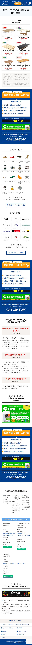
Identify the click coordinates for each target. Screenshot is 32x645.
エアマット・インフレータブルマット (19, 182)
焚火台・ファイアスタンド (27, 182)
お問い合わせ (21, 634)
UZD (3, 600)
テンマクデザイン (16, 228)
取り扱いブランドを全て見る (16, 252)
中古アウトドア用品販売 (7, 628)
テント (5, 161)
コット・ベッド (5, 181)
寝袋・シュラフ (12, 181)
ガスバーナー (12, 192)
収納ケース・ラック (19, 193)
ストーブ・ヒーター (19, 172)
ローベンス (16, 240)
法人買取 (20, 628)
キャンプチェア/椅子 (27, 162)
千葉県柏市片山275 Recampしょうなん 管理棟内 (23, 535)
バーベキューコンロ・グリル (5, 193)
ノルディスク (6, 240)
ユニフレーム (6, 234)
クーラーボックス (27, 172)
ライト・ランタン (5, 172)
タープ (12, 161)
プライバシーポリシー (23, 631)
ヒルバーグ (26, 228)
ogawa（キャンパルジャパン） (25, 241)
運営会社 (4, 631)
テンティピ (26, 234)
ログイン (26, 4)
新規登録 (23, 4)
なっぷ (3, 637)
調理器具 (12, 171)
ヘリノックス (6, 228)
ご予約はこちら (7, 546)
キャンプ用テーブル (19, 162)
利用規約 (4, 634)
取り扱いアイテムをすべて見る (17, 205)
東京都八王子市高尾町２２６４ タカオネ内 (14, 563)
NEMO (16, 234)
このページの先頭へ (17, 620)
